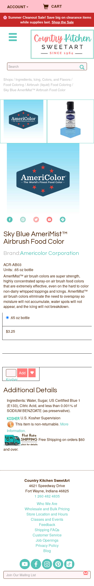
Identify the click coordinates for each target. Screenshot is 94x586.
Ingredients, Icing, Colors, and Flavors (43, 79)
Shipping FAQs (47, 529)
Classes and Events (47, 519)
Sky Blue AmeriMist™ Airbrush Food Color (34, 89)
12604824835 (47, 496)
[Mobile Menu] (12, 37)
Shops (8, 79)
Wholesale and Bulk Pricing (47, 508)
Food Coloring (13, 84)
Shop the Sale (63, 22)
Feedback (47, 524)
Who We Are (47, 503)
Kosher (12, 379)
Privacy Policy (47, 545)
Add (22, 372)
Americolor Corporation (49, 253)
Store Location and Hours (47, 514)
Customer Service (47, 535)
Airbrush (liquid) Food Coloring (49, 84)
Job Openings (47, 540)
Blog (47, 550)
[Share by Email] (49, 218)
